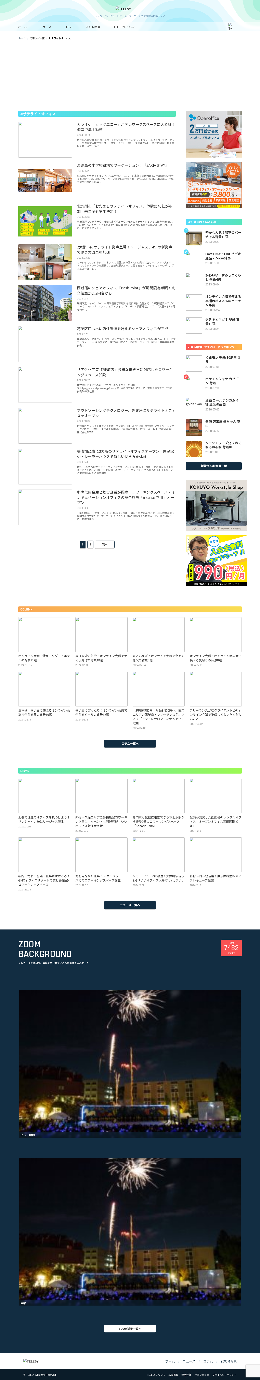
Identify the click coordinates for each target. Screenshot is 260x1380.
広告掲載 (173, 1374)
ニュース (45, 27)
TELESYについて (124, 27)
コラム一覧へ (130, 743)
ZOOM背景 (93, 27)
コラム (68, 27)
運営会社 (186, 1374)
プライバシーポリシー (224, 1374)
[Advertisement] (130, 75)
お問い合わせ (201, 1374)
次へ (105, 544)
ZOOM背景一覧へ (130, 1329)
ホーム (22, 27)
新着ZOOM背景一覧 (214, 466)
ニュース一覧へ (130, 905)
